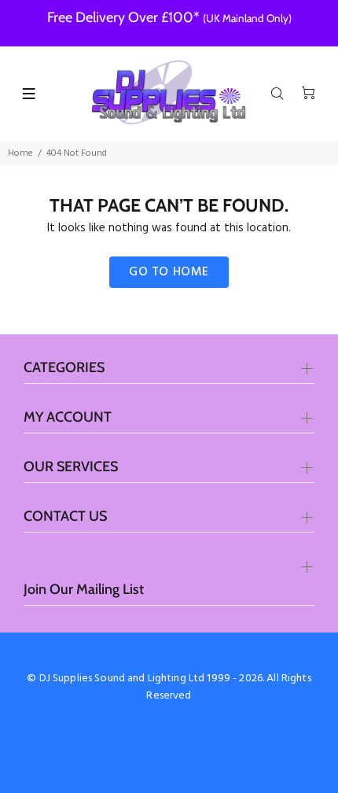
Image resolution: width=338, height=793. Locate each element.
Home (20, 153)
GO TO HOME (169, 272)
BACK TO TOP (169, 758)
